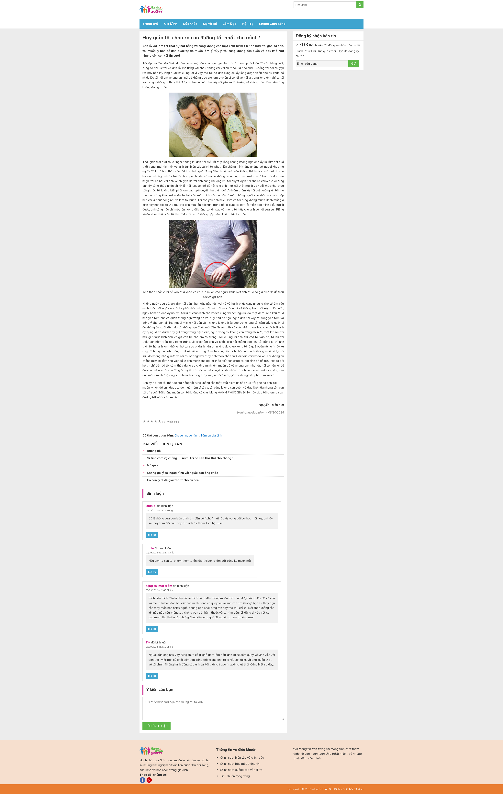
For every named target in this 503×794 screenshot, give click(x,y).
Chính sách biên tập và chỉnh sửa (242, 757)
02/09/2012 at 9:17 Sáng (159, 510)
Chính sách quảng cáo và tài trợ (241, 770)
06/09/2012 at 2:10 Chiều (159, 646)
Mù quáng (154, 465)
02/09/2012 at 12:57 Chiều (160, 552)
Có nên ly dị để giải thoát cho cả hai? (173, 480)
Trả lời (152, 534)
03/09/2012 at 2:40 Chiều (159, 590)
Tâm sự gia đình (211, 435)
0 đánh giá (170, 421)
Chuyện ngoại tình (186, 435)
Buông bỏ (154, 451)
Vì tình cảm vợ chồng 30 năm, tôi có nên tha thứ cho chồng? (190, 458)
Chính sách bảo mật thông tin (240, 764)
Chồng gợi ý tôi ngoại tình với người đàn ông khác (182, 473)
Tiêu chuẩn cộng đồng (235, 776)
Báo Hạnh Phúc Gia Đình (175, 9)
